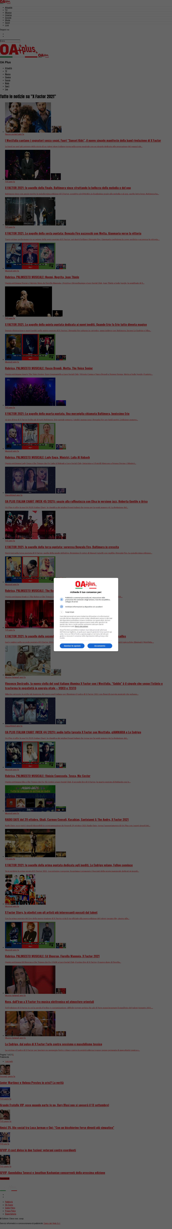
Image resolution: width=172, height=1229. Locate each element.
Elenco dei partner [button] (81, 626)
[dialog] (86, 614)
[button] (86, 612)
